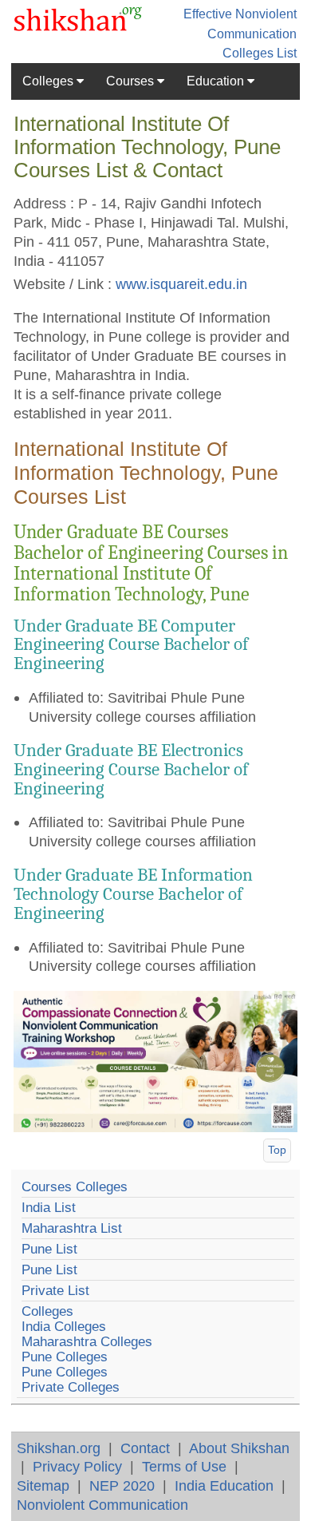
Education (217, 81)
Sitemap (43, 1485)
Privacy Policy (77, 1466)
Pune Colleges (65, 1357)
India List (49, 1207)
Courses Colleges (75, 1186)
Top (277, 1149)
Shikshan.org (58, 1448)
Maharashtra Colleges (87, 1341)
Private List (55, 1290)
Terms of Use (184, 1466)
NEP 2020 (122, 1485)
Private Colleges (71, 1387)
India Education (224, 1485)
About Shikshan (239, 1448)
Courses (131, 81)
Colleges (49, 81)
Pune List (49, 1249)
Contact (145, 1448)
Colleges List (259, 53)
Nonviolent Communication (102, 1504)
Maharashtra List (72, 1228)
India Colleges (64, 1326)
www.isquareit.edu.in (181, 283)
